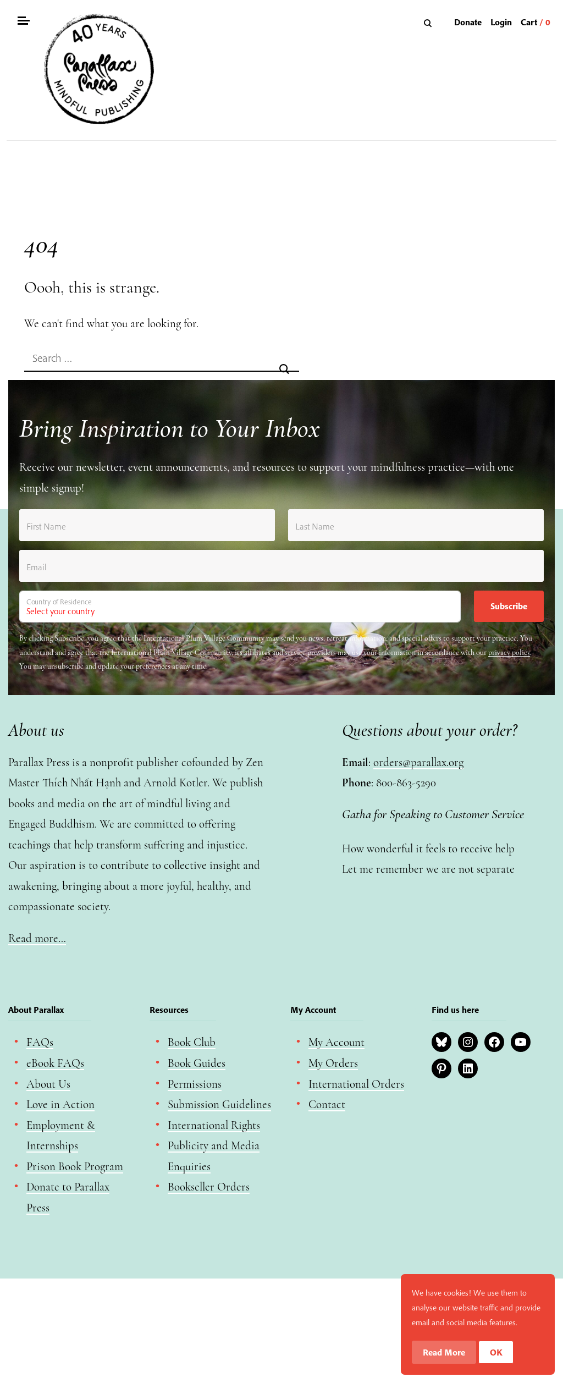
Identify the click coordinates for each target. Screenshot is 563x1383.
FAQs (39, 1042)
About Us (48, 1084)
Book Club (192, 1042)
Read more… (37, 938)
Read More (444, 1352)
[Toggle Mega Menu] (23, 22)
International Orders (356, 1084)
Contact (326, 1104)
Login (501, 21)
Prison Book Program (74, 1166)
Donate (468, 21)
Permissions (195, 1084)
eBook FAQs (55, 1063)
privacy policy (509, 652)
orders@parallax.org (418, 762)
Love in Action (60, 1104)
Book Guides (196, 1063)
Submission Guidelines (219, 1104)
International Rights (214, 1125)
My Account (336, 1042)
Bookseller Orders (209, 1187)
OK (496, 1352)
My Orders (333, 1063)
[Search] (429, 23)
